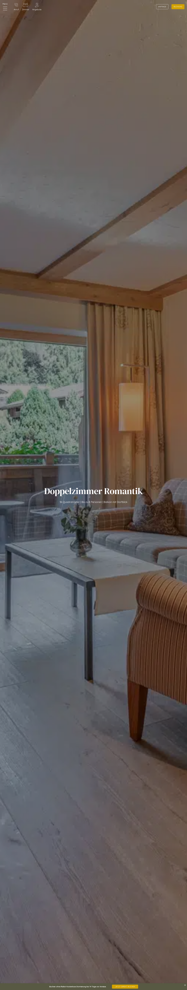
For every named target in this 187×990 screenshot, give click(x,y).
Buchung (178, 6)
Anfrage (162, 6)
